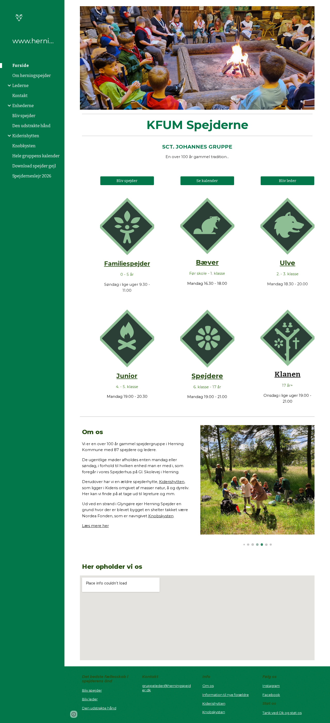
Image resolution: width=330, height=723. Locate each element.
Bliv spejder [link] (23, 115)
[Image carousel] (257, 485)
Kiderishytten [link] (25, 135)
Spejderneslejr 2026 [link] (31, 176)
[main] (197, 125)
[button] (324, 7)
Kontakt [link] (20, 95)
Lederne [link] (20, 85)
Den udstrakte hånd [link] (31, 125)
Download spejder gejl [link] (34, 165)
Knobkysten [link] (24, 145)
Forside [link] (20, 65)
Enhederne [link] (23, 105)
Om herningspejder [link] (31, 75)
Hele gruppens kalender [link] (36, 155)
